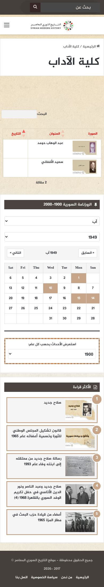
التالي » (15, 253)
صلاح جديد (52, 403)
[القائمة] (6, 28)
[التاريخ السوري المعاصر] (52, 26)
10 (50, 288)
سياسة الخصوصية (44, 577)
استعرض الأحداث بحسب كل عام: (52, 344)
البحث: (42, 114)
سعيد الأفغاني (52, 162)
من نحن (66, 577)
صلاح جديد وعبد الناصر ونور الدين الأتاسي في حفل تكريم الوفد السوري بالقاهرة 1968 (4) (37, 492)
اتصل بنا (21, 577)
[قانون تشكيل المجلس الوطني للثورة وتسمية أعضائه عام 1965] (80, 438)
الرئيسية (90, 47)
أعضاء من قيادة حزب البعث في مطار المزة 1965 (36, 517)
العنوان (54, 134)
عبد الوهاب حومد (50, 143)
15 (78, 298)
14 (92, 298)
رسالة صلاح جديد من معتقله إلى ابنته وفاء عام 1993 (38, 461)
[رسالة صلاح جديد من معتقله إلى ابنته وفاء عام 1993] (80, 466)
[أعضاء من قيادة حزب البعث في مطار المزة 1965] (80, 522)
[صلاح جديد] (80, 410)
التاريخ (16, 134)
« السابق (87, 253)
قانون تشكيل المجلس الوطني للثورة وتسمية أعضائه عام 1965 (36, 433)
